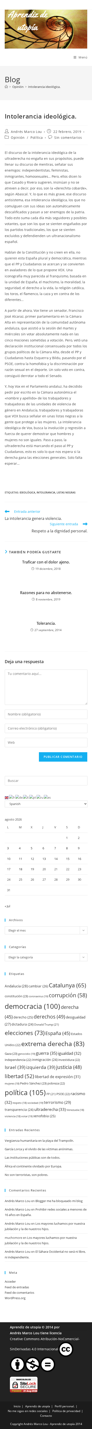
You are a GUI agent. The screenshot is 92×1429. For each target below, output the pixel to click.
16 (79, 859)
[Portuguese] (33, 797)
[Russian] (40, 797)
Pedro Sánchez (33, 1083)
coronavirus (38, 996)
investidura (69, 1060)
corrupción (68, 995)
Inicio (17, 1406)
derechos (49, 1016)
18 (20, 869)
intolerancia (46, 492)
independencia (18, 1060)
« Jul (7, 906)
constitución (16, 996)
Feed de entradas (17, 1287)
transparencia (19, 1109)
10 (8, 859)
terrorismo (57, 1102)
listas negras (66, 492)
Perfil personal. (65, 1406)
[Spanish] (47, 797)
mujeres (12, 1083)
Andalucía (16, 986)
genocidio (26, 1053)
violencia (13, 1116)
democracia (32, 1006)
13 (44, 859)
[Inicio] (6, 87)
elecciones (25, 1033)
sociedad (35, 1103)
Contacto (46, 1416)
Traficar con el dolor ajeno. (46, 562)
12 (32, 859)
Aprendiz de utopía (25, 1327)
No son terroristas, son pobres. (26, 1175)
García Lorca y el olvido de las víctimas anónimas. (39, 1149)
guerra (46, 1053)
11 (20, 859)
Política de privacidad (66, 1411)
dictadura (22, 1024)
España (57, 1033)
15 (67, 859)
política (25, 1092)
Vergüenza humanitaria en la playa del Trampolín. (39, 1140)
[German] (19, 797)
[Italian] (26, 797)
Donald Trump (46, 1024)
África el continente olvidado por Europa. (33, 1166)
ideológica (27, 492)
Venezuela (75, 1110)
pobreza (56, 1083)
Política (36, 137)
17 (8, 869)
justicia (69, 1067)
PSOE (63, 1094)
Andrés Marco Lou (26, 131)
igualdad (69, 1053)
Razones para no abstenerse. (46, 592)
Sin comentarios (68, 137)
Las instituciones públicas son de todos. (32, 1157)
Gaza (11, 1053)
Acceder (10, 1281)
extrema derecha (52, 1043)
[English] (7, 797)
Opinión (18, 137)
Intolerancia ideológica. (44, 87)
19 (32, 869)
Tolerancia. (46, 623)
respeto (20, 1103)
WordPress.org (15, 1298)
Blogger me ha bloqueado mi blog (59, 1201)
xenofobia (44, 1116)
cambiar (38, 986)
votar (27, 1116)
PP (51, 1094)
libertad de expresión (57, 1076)
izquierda (40, 1067)
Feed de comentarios (19, 1292)
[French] (12, 797)
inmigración (45, 1059)
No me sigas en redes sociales (28, 1411)
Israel (15, 1067)
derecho (23, 1017)
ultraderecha (50, 1109)
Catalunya (67, 985)
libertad (19, 1076)
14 (56, 859)
